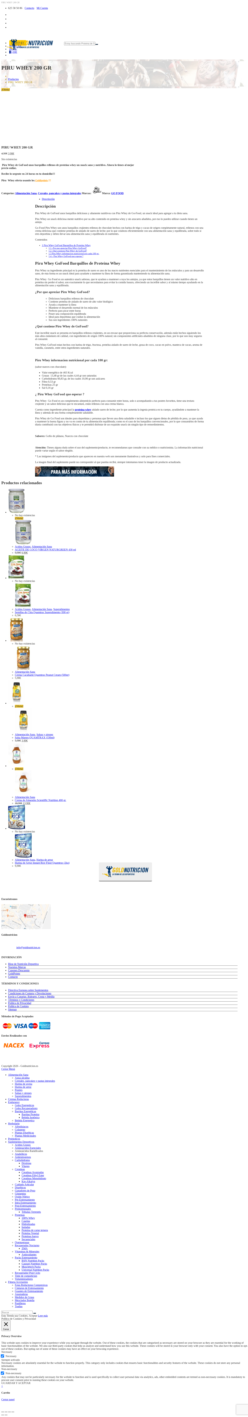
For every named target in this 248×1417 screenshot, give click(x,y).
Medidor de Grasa (24, 1297)
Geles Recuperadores (26, 1108)
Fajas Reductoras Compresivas (31, 1285)
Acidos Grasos (23, 546)
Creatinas (20, 1169)
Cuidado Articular (24, 1184)
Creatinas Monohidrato (34, 1178)
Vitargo (26, 1166)
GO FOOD (117, 193)
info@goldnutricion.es (28, 947)
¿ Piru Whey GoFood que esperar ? (66, 256)
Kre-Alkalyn (28, 1181)
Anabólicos (21, 1154)
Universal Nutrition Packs (35, 1269)
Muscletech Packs (31, 1266)
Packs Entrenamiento (26, 1257)
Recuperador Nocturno (27, 1245)
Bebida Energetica (24, 1120)
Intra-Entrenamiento (25, 1202)
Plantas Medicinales (25, 1135)
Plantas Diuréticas (24, 1132)
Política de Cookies (18, 1006)
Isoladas (26, 1227)
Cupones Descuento (19, 970)
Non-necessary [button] (9, 1369)
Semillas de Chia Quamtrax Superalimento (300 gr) (42, 612)
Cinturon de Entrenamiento (29, 1288)
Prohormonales (23, 1208)
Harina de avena (23, 1083)
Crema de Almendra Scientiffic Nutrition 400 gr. (40, 800)
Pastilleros (20, 1303)
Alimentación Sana (26, 193)
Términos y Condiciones (21, 999)
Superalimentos (61, 609)
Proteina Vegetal (30, 1233)
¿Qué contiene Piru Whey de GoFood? (68, 251)
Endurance (14, 1102)
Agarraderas (21, 1294)
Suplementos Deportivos (21, 1141)
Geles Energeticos (24, 1105)
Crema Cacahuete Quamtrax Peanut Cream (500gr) (42, 674)
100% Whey (28, 1218)
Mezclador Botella (24, 1300)
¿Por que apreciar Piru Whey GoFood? (68, 248)
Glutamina (20, 1193)
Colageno (20, 1129)
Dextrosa (26, 1163)
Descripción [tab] (48, 199)
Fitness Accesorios (18, 1282)
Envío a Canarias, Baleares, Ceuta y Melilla (31, 996)
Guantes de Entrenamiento (29, 1291)
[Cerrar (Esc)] (12, 1411)
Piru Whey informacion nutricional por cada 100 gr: (74, 253)
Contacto (29, 8)
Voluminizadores (24, 1279)
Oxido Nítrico (22, 1196)
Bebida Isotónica (30, 1117)
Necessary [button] (6, 1351)
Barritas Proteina (30, 1114)
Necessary (11, 1356)
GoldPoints (14, 973)
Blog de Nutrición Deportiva (23, 963)
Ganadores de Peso (25, 1190)
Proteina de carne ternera (35, 1230)
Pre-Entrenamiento (25, 1199)
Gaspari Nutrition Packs (34, 1263)
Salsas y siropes (44, 734)
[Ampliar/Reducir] (2, 1411)
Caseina (26, 1221)
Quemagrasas (22, 1242)
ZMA (25, 1248)
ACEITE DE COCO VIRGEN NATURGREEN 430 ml (45, 549)
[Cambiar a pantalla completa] (6, 1411)
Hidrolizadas (28, 1224)
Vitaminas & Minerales (27, 1251)
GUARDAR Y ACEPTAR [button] (16, 1383)
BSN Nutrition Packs (33, 1260)
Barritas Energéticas (25, 1111)
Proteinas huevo (30, 1236)
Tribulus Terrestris (31, 1211)
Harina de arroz (44, 859)
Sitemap (12, 1009)
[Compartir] (9, 1411)
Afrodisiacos (21, 1126)
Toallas (18, 1306)
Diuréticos (20, 1187)
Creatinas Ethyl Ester (33, 1175)
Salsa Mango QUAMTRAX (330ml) (34, 737)
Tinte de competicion (26, 1275)
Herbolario (14, 1123)
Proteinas (20, 1215)
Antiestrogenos (23, 1157)
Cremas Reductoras (18, 1099)
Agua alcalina (22, 1077)
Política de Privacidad (19, 1003)
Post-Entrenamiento (25, 1205)
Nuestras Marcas (17, 967)
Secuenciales (28, 1239)
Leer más (43, 1315)
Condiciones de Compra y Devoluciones (29, 993)
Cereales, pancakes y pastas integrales (59, 193)
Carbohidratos (22, 1160)
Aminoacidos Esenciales (28, 1147)
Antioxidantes (29, 1254)
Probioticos (14, 1138)
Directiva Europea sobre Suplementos (28, 990)
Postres (18, 1090)
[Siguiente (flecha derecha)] (6, 1414)
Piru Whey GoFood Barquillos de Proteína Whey (66, 245)
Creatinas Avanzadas (33, 1172)
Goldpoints (41, 180)
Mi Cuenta (42, 8)
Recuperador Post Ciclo (27, 1272)
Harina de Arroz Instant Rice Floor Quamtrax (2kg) (42, 862)
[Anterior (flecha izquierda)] (2, 1414)
